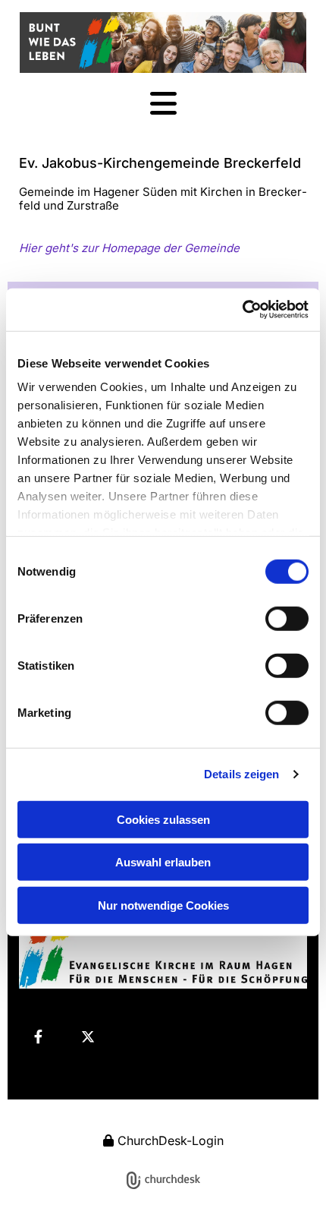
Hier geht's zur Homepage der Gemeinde (129, 248)
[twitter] (88, 1036)
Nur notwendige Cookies (163, 904)
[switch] (287, 618)
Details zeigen (241, 774)
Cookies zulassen (163, 818)
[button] (163, 104)
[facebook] (38, 1036)
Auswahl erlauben (163, 862)
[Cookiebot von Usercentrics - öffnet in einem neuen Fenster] (242, 310)
